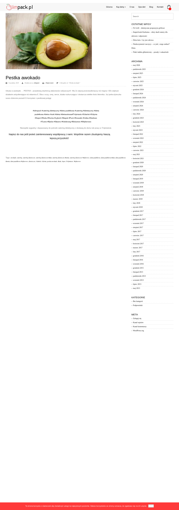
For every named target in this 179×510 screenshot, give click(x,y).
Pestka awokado (23, 77)
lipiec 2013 (137, 284)
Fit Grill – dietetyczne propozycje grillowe (149, 28)
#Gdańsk (86, 114)
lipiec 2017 (137, 231)
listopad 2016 (138, 260)
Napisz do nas (16, 134)
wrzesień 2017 (138, 223)
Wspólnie (78, 134)
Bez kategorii (138, 301)
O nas (132, 7)
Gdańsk (38, 161)
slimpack (36, 83)
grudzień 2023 (138, 118)
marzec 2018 (137, 199)
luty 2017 (136, 252)
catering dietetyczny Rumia (60, 158)
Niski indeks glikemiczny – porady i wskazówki (151, 52)
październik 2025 (139, 69)
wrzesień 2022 (138, 138)
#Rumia (50, 118)
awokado (13, 158)
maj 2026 (136, 65)
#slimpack (37, 111)
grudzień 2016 (138, 256)
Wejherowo (77, 161)
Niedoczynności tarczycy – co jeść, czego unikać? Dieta (150, 46)
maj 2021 (136, 154)
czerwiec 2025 (138, 81)
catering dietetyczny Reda (44, 158)
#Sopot (38, 118)
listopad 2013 (138, 272)
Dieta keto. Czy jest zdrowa (143, 40)
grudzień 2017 (138, 211)
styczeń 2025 (138, 85)
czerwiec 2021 (138, 150)
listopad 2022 (138, 134)
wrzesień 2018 (138, 183)
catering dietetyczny (29, 158)
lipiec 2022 (137, 146)
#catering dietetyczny (50, 111)
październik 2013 (139, 276)
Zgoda (151, 506)
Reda (59, 161)
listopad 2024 (138, 94)
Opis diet (141, 7)
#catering (79, 111)
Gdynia (44, 161)
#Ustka (86, 118)
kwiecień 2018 (138, 195)
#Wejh (83, 122)
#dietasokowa (66, 114)
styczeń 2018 (138, 207)
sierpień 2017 (138, 227)
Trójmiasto (69, 161)
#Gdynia (93, 114)
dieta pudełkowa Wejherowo (19, 161)
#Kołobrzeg (66, 122)
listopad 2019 (138, 179)
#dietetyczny (88, 111)
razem (87, 134)
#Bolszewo (75, 122)
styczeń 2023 (138, 130)
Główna (109, 7)
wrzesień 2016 (138, 264)
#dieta (57, 114)
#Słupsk (65, 118)
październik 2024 (139, 98)
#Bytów (50, 122)
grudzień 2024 (138, 90)
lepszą (53, 138)
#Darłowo (93, 118)
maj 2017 (136, 240)
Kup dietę (120, 7)
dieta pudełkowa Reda (108, 158)
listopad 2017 (138, 215)
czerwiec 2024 (138, 110)
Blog (151, 7)
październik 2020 (139, 171)
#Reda (44, 118)
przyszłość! (63, 138)
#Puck (71, 118)
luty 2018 (136, 203)
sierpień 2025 (138, 73)
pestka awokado (52, 161)
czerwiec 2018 (138, 191)
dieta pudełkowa (95, 158)
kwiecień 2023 (138, 122)
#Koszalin (78, 118)
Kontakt (160, 7)
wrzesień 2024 (138, 102)
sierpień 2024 (138, 106)
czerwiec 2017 (138, 235)
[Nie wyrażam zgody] (175, 506)
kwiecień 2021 (138, 158)
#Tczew (44, 122)
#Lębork (57, 118)
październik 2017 (139, 219)
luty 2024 (136, 114)
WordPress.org (138, 331)
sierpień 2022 (138, 142)
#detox (47, 114)
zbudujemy (97, 134)
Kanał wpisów (138, 322)
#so (51, 114)
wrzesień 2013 (138, 280)
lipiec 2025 (137, 77)
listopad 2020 (138, 167)
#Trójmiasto (77, 114)
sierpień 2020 (138, 175)
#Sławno (57, 122)
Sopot (63, 161)
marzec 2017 (137, 248)
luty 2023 (136, 126)
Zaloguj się (137, 318)
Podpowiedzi (49, 83)
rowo (89, 122)
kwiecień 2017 (138, 244)
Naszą (106, 134)
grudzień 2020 (138, 163)
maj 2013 (136, 288)
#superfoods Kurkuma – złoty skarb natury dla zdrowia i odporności (149, 34)
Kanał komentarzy (140, 327)
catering (19, 158)
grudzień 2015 (138, 268)
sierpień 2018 (138, 187)
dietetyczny (32, 161)
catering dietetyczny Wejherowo (79, 158)
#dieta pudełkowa (67, 111)
